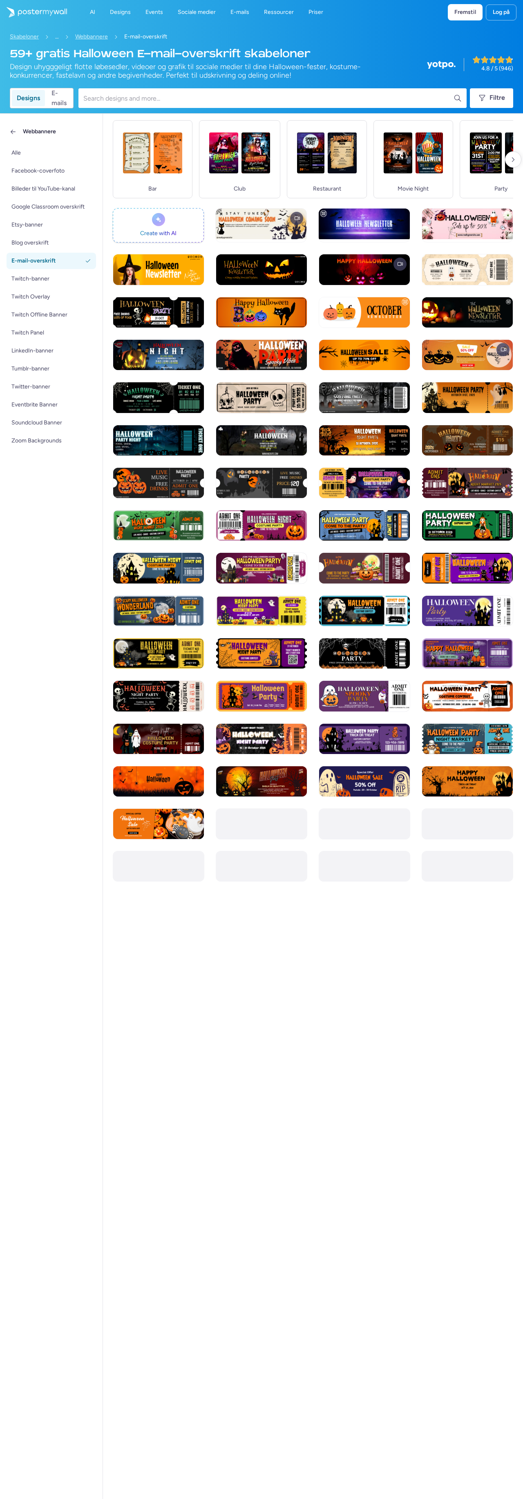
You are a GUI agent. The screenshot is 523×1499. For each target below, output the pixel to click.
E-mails (59, 98)
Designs (28, 98)
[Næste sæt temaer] (513, 159)
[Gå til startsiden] (33, 12)
